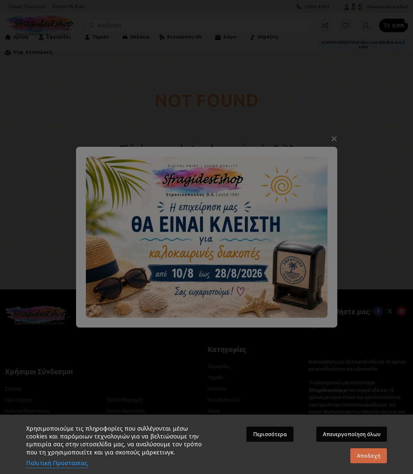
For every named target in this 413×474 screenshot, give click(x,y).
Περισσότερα (270, 434)
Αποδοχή (368, 455)
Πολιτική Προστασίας (57, 463)
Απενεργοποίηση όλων (351, 434)
